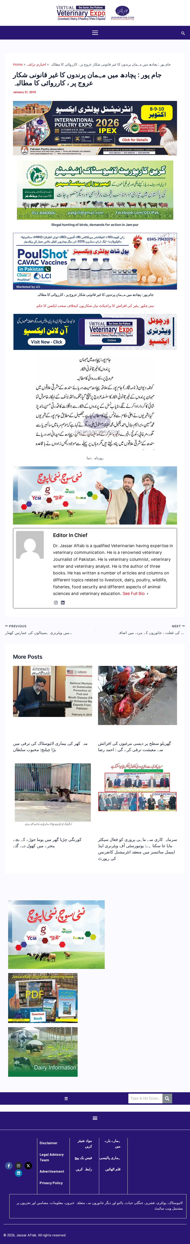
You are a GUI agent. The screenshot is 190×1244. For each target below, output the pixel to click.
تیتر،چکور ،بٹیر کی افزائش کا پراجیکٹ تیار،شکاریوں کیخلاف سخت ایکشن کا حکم (95, 306)
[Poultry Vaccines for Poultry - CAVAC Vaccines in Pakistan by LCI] (95, 261)
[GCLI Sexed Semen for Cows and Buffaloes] (95, 190)
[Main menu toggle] (95, 33)
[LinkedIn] (63, 602)
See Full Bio (134, 593)
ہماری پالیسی (109, 1158)
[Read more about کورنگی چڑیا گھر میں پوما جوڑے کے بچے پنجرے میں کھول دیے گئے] (52, 794)
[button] (183, 32)
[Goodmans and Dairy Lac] (95, 495)
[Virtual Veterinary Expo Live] (95, 332)
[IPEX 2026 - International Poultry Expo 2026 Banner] (95, 128)
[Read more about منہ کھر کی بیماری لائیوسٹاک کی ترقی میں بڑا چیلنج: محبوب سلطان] (52, 691)
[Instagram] (56, 602)
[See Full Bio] (147, 593)
